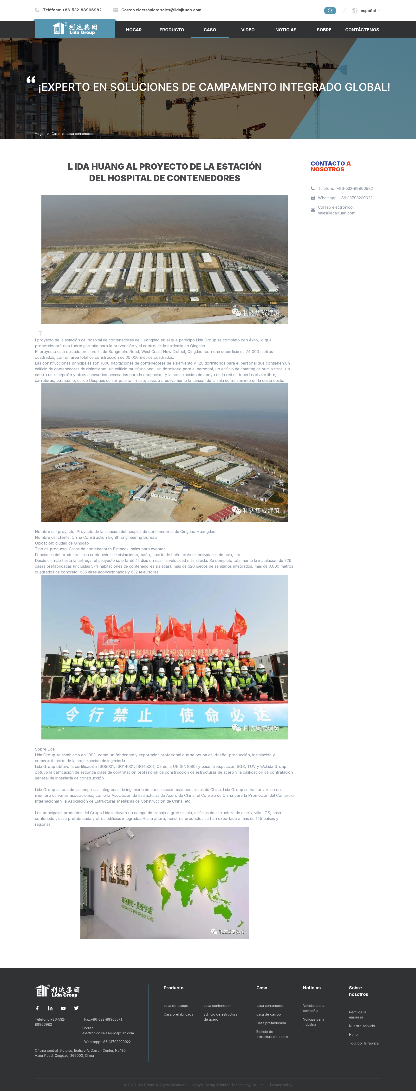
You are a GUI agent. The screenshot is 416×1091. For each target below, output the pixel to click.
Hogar (134, 29)
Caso (210, 29)
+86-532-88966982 (355, 188)
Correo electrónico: (161, 9)
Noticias (286, 29)
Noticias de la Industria (313, 1021)
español (368, 10)
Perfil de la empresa (357, 1014)
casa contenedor (80, 134)
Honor (354, 1034)
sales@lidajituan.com (336, 213)
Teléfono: (72, 9)
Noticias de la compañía (313, 1008)
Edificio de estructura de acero (220, 1016)
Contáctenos (362, 29)
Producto (172, 29)
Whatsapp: (107, 1042)
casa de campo (176, 1006)
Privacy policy (281, 1085)
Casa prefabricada (178, 1014)
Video (248, 29)
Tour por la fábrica (364, 1043)
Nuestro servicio (362, 1026)
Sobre (324, 29)
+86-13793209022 (355, 197)
